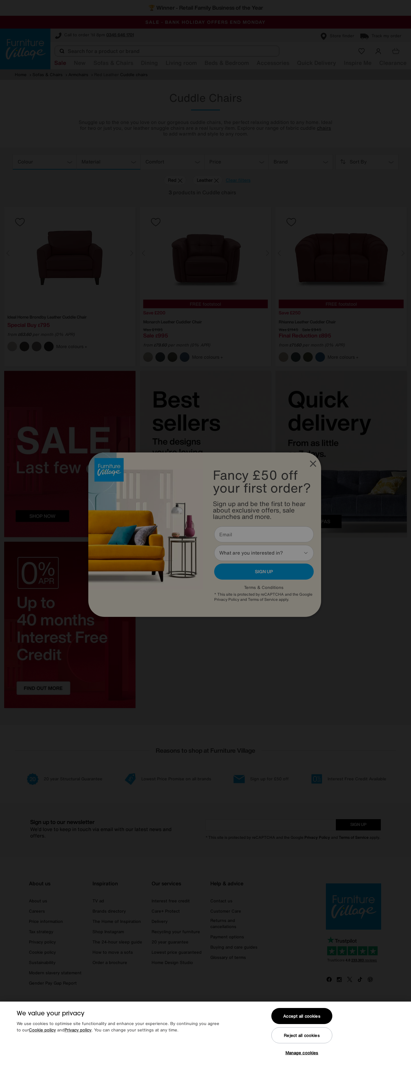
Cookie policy (42, 1030)
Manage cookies (302, 1053)
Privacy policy (78, 1030)
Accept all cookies (301, 1016)
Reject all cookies (301, 1035)
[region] (205, 1035)
